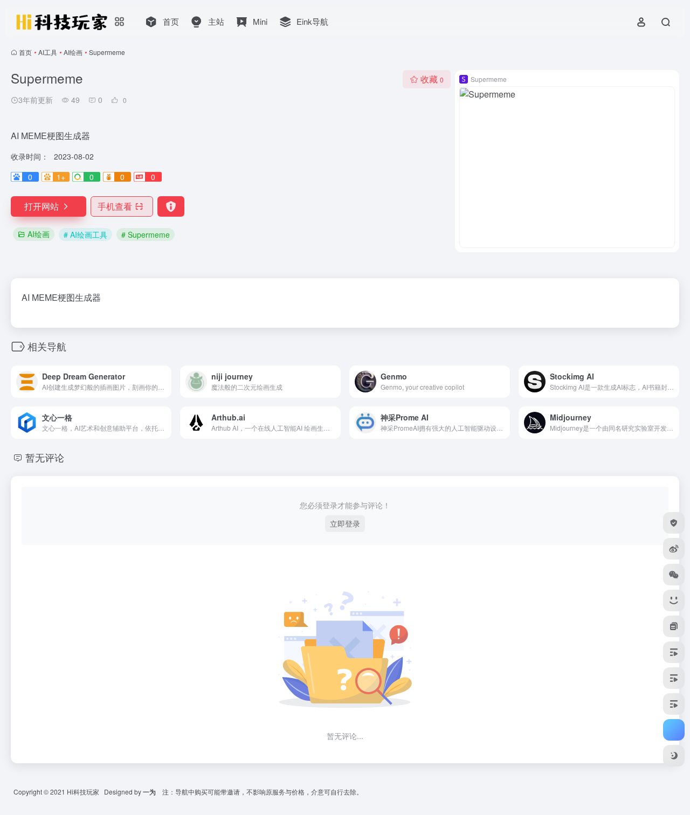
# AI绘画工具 (85, 234)
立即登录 (345, 523)
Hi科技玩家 (83, 791)
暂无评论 (44, 457)
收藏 (432, 79)
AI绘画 (73, 52)
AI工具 (47, 52)
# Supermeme (145, 234)
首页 (25, 52)
